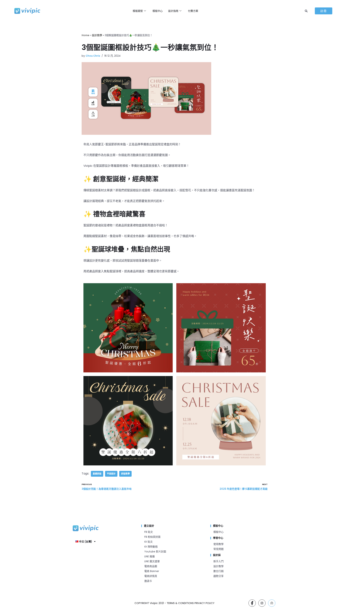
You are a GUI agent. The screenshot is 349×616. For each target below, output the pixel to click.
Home (85, 35)
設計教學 (97, 35)
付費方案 (193, 11)
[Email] (271, 603)
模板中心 (158, 11)
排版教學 (125, 473)
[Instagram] (262, 603)
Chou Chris (93, 56)
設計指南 (173, 11)
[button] (85, 542)
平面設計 (111, 473)
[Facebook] (252, 603)
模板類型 (138, 11)
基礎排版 (97, 473)
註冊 (323, 11)
